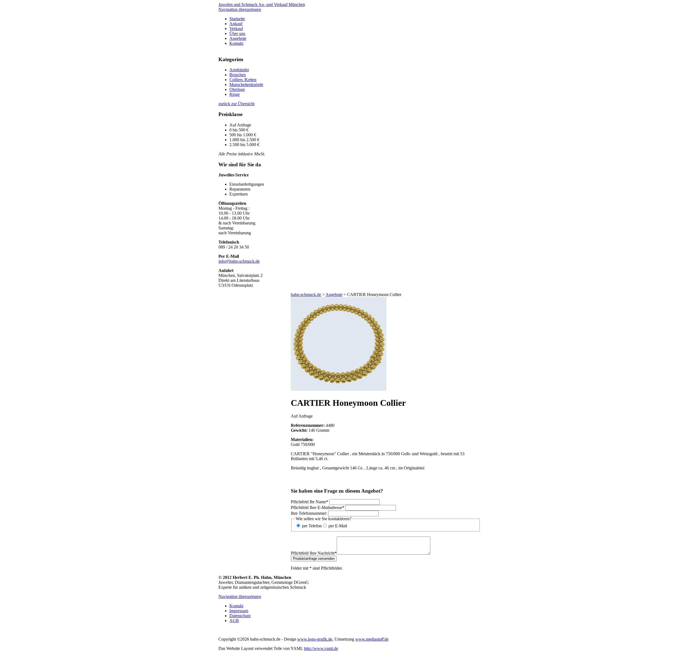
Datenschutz (240, 615)
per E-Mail (337, 525)
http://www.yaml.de (321, 648)
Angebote (237, 38)
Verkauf (236, 28)
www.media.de (372, 639)
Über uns (237, 33)
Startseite (237, 18)
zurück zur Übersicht (236, 103)
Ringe (234, 94)
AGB (234, 620)
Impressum (238, 610)
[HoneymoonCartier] (338, 389)
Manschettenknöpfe (246, 84)
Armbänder (239, 69)
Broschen (237, 74)
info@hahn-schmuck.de (239, 261)
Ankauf (235, 23)
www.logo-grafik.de (314, 639)
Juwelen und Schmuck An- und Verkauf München (261, 4)
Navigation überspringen (239, 9)
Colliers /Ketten (242, 79)
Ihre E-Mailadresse (317, 507)
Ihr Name (309, 501)
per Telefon (312, 525)
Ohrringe (237, 89)
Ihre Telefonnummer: (309, 513)
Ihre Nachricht (314, 553)
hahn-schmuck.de (306, 294)
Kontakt (236, 43)
